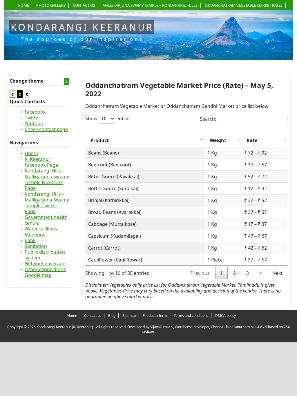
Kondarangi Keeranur (82, 27)
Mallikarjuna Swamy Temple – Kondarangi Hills (150, 5)
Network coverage (45, 263)
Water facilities (41, 229)
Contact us (84, 5)
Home (23, 5)
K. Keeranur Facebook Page (41, 162)
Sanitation (36, 246)
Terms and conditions (191, 315)
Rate (252, 140)
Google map (38, 275)
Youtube (34, 123)
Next (277, 273)
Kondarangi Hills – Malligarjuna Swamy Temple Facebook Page (47, 179)
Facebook (35, 112)
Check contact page (46, 129)
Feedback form (155, 315)
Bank (30, 240)
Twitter (32, 118)
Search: (208, 119)
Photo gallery (51, 5)
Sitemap (129, 315)
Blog (111, 315)
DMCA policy (225, 315)
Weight (218, 140)
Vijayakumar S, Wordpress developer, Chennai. (187, 326)
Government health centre (46, 220)
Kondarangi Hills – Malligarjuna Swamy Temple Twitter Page (47, 203)
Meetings (35, 234)
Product (99, 140)
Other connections (45, 269)
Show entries (108, 118)
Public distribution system (45, 255)
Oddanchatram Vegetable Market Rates (243, 5)
